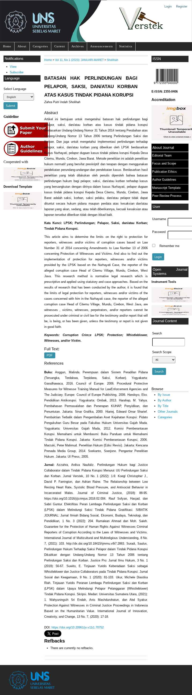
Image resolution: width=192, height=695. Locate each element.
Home (7, 46)
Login (168, 6)
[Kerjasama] (27, 180)
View (13, 66)
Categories (40, 46)
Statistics (125, 46)
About (22, 46)
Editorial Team (162, 155)
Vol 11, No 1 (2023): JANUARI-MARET (79, 59)
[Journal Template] (22, 201)
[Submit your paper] (28, 137)
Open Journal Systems (170, 272)
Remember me (169, 246)
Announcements (101, 46)
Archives (77, 46)
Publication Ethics (164, 171)
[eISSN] (166, 85)
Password (159, 232)
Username (159, 219)
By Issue (164, 394)
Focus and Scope (164, 163)
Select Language (15, 89)
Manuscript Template (166, 188)
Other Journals (168, 411)
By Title (163, 406)
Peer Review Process (166, 196)
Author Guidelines (164, 179)
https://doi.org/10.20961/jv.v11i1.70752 (78, 627)
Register (181, 6)
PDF (50, 355)
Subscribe (16, 72)
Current (59, 46)
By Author (164, 400)
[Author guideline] (28, 155)
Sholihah (112, 59)
